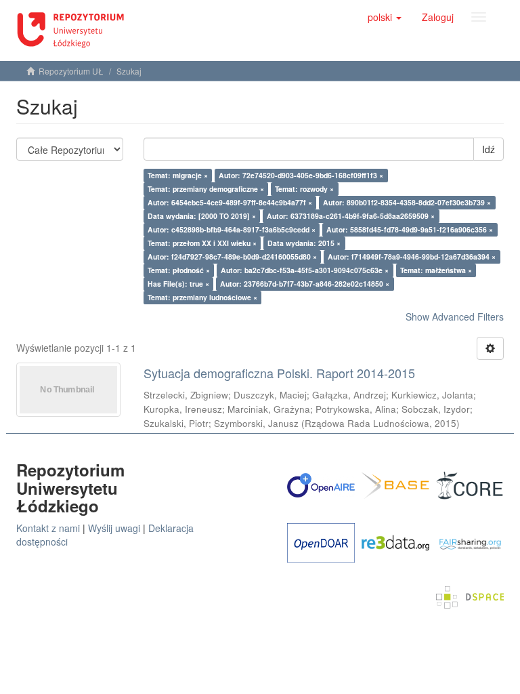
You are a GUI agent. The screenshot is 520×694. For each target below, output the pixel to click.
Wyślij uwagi (114, 528)
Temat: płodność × (179, 270)
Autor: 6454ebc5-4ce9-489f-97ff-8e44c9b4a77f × (230, 202)
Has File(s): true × (178, 284)
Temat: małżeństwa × (436, 270)
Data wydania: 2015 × (304, 243)
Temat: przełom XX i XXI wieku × (202, 243)
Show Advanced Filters (455, 316)
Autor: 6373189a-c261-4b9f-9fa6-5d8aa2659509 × (351, 216)
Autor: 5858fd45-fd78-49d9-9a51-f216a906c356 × (409, 229)
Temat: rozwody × (304, 189)
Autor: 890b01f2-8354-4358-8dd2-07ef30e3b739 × (407, 202)
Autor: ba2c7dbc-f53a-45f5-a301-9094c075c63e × (305, 270)
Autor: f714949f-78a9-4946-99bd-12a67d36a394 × (412, 256)
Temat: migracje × (178, 175)
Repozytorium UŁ (71, 71)
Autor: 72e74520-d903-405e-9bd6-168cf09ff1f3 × (301, 175)
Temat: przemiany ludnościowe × (202, 297)
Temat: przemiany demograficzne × (206, 189)
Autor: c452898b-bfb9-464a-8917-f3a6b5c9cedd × (232, 229)
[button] (385, 17)
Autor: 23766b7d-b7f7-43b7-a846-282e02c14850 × (304, 284)
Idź (488, 149)
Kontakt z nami (48, 528)
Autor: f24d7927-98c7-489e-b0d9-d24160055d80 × (232, 256)
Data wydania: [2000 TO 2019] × (202, 216)
